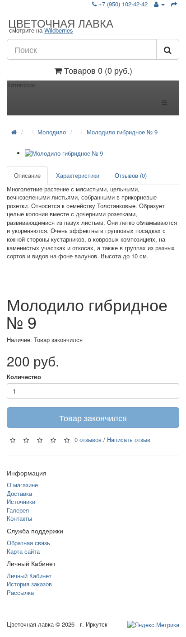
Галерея (18, 510)
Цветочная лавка (60, 23)
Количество (24, 377)
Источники (21, 501)
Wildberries (58, 30)
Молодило (51, 132)
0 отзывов (88, 439)
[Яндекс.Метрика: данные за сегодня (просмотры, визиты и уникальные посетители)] (153, 625)
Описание (27, 175)
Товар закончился (93, 417)
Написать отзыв (128, 439)
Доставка (19, 493)
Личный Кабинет (29, 575)
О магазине (22, 484)
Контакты (19, 518)
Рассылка (20, 592)
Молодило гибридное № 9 (122, 132)
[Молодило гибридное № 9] (102, 153)
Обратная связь (28, 542)
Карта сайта (23, 551)
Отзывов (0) (131, 175)
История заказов (29, 584)
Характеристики (77, 175)
